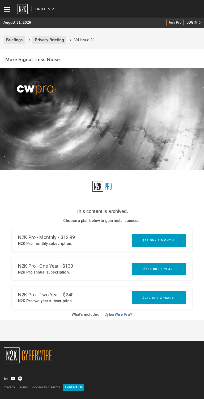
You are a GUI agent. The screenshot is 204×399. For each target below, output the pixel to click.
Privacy (9, 387)
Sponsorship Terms (45, 387)
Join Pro (175, 22)
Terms (23, 387)
